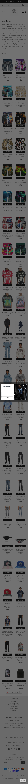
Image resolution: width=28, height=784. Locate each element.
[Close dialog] (26, 384)
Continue (7, 397)
